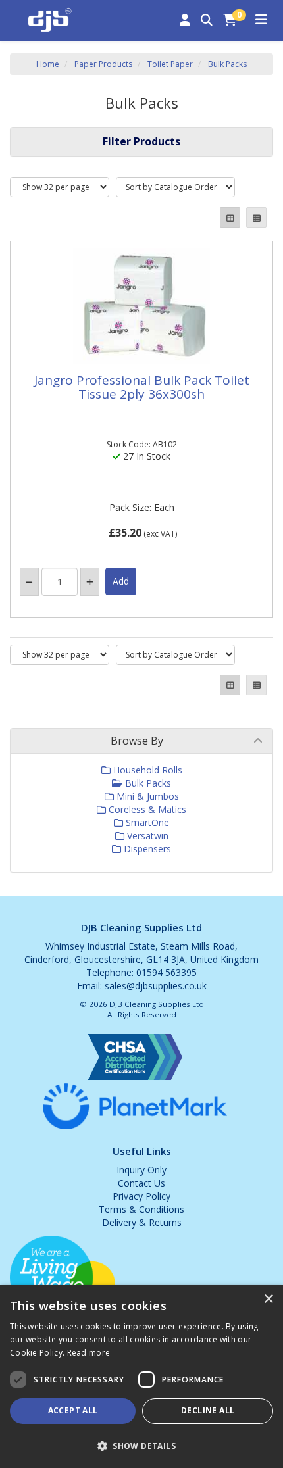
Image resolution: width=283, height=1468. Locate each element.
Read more (89, 1352)
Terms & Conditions (141, 1209)
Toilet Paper (170, 64)
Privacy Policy (141, 1196)
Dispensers (146, 849)
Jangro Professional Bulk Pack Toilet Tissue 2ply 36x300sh (141, 387)
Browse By (137, 740)
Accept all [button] (73, 1410)
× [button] (268, 1299)
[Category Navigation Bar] (261, 20)
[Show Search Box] (206, 20)
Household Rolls (146, 770)
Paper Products (103, 64)
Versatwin (146, 835)
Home (47, 64)
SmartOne (146, 822)
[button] (141, 1445)
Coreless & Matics (146, 809)
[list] (256, 217)
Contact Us (141, 1183)
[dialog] (141, 1376)
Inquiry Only (141, 1169)
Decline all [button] (207, 1410)
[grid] (230, 217)
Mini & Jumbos (146, 796)
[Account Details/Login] (185, 20)
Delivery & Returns (142, 1222)
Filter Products (141, 141)
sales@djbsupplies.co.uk (156, 985)
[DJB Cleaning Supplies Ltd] (49, 18)
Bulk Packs (227, 64)
